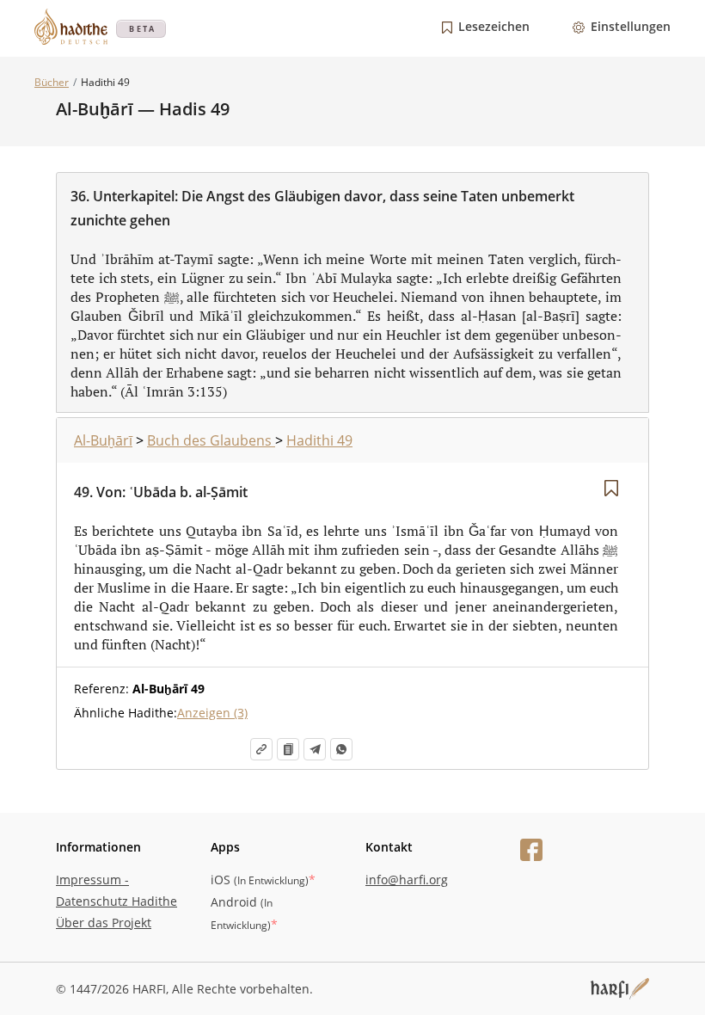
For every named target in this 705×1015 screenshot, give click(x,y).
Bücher (51, 82)
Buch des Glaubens (211, 440)
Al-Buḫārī (103, 440)
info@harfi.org (406, 879)
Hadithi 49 (319, 440)
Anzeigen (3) (212, 712)
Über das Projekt (103, 922)
